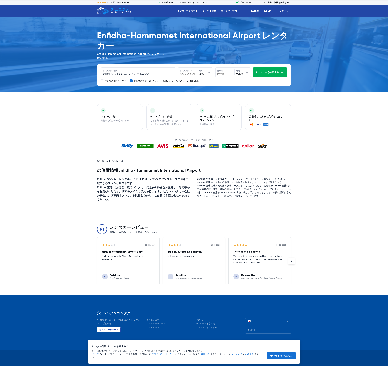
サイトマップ (152, 327)
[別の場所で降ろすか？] (102, 80)
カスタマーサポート (231, 11)
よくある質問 (209, 11)
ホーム (105, 161)
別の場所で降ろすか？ (115, 81)
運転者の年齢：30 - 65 (145, 81)
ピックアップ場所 (110, 70)
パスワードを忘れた (205, 323)
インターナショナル (187, 11)
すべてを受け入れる (281, 356)
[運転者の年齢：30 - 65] (131, 80)
